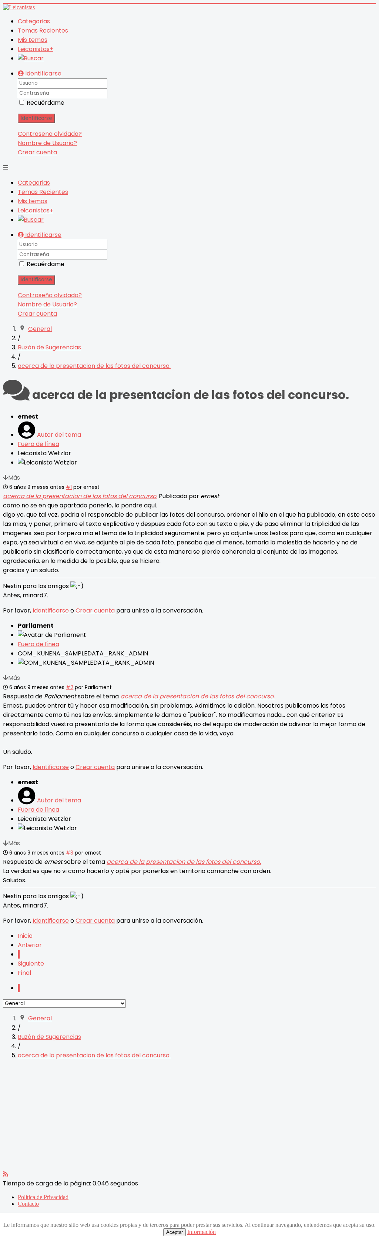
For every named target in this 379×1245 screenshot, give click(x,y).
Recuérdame (45, 102)
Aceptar (174, 1232)
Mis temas (32, 40)
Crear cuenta (37, 152)
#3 (69, 852)
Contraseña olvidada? (50, 134)
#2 (69, 687)
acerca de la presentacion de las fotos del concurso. (80, 496)
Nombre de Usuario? (47, 143)
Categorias (34, 21)
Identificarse (36, 118)
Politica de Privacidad (43, 1197)
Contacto (28, 1204)
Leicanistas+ (35, 49)
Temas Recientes (43, 30)
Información (201, 1232)
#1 (69, 487)
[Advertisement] (189, 1118)
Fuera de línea (38, 444)
